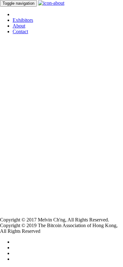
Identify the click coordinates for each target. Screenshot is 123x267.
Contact (20, 31)
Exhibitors (23, 20)
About (19, 25)
